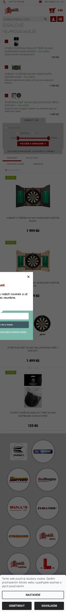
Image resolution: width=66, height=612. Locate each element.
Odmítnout (17, 605)
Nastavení (33, 595)
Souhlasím (49, 605)
